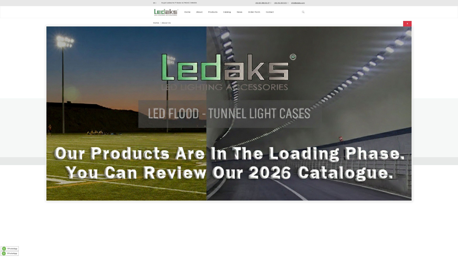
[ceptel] (10, 248)
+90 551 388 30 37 (262, 3)
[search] (303, 12)
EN (154, 3)
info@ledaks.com (298, 3)
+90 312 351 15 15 (280, 3)
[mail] (9, 253)
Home (156, 23)
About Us (166, 23)
